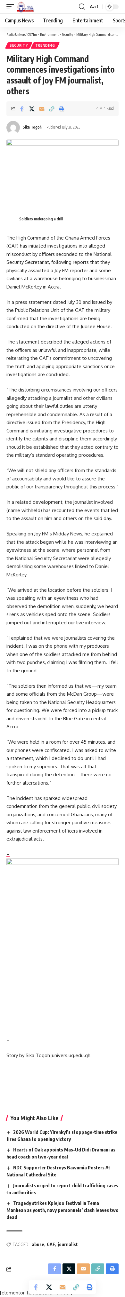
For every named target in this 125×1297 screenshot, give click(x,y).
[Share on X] (31, 109)
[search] (82, 7)
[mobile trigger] (11, 6)
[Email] (41, 109)
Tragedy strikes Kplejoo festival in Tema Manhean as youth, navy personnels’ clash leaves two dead (62, 1210)
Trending (45, 45)
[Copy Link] (51, 109)
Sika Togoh (32, 127)
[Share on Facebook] (21, 109)
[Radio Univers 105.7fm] (25, 6)
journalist (68, 1244)
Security (19, 45)
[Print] (61, 109)
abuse (38, 1244)
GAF (51, 1244)
